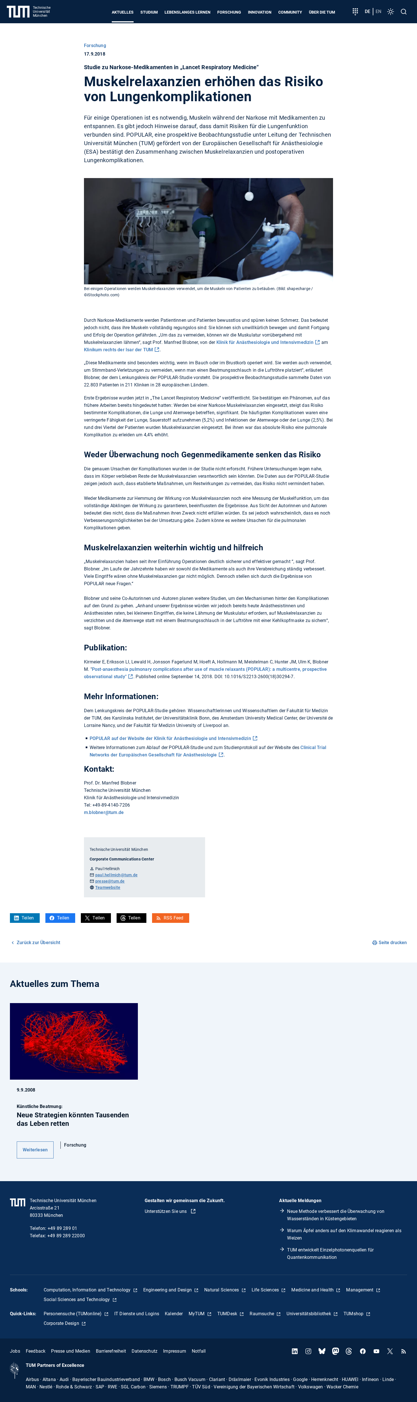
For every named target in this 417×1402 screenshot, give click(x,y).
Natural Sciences (222, 1290)
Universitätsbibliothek (309, 1313)
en (378, 11)
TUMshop (354, 1313)
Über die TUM (322, 12)
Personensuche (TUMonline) (73, 1313)
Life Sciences (266, 1290)
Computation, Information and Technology (88, 1290)
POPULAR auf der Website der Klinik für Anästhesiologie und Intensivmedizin (170, 738)
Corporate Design (62, 1323)
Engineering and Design (168, 1290)
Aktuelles (123, 12)
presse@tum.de (110, 881)
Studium (149, 12)
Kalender (174, 1313)
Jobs (15, 1351)
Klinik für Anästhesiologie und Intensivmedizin (264, 342)
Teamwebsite (107, 887)
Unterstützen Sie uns (166, 1211)
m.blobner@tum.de (104, 812)
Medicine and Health (313, 1290)
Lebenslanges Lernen (187, 12)
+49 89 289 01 (62, 1228)
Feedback (36, 1351)
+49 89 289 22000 (66, 1235)
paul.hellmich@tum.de (116, 875)
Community (290, 12)
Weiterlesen (35, 1150)
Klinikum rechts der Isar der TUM (118, 349)
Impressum (174, 1351)
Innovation (259, 12)
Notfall (199, 1351)
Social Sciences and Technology (77, 1299)
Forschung (229, 12)
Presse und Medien (70, 1351)
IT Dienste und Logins (136, 1313)
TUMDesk (228, 1313)
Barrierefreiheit (111, 1351)
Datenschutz (144, 1351)
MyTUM (197, 1313)
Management (360, 1290)
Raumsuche (262, 1313)
